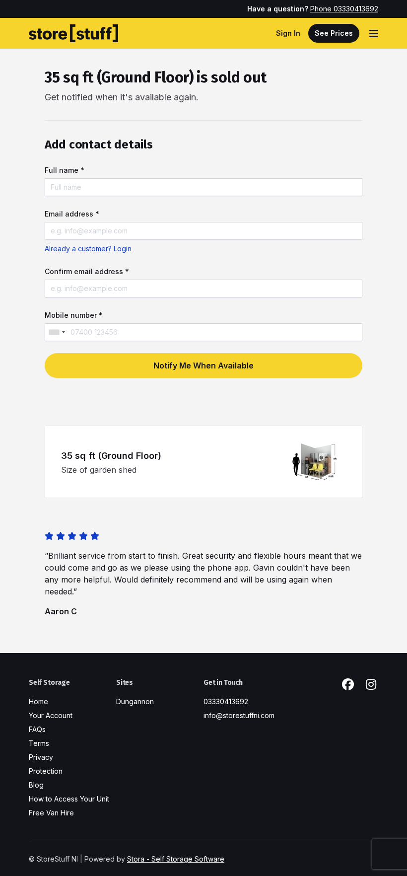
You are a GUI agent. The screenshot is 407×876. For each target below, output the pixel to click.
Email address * (72, 214)
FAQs (37, 729)
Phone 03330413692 (344, 8)
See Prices (334, 33)
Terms (39, 743)
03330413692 (226, 701)
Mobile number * (74, 315)
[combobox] (56, 332)
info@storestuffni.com (239, 715)
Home (38, 701)
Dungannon (135, 701)
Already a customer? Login (88, 248)
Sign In (288, 33)
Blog (36, 785)
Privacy (41, 757)
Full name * (64, 170)
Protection (46, 771)
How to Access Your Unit (69, 799)
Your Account (50, 715)
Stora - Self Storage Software (175, 859)
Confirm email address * (87, 271)
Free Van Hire (51, 812)
